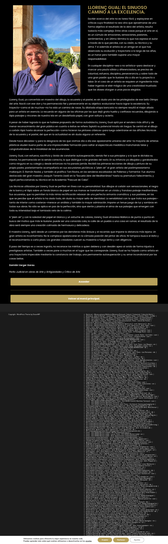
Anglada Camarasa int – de (118, 454)
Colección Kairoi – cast (94, 330)
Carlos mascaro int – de (94, 483)
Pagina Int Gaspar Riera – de (119, 382)
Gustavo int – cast (147, 473)
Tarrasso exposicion (147, 459)
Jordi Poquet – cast (133, 450)
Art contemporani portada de (96, 431)
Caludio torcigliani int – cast (143, 447)
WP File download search (120, 432)
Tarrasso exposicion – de (137, 461)
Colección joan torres (93, 488)
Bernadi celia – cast (93, 368)
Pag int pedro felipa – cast (143, 390)
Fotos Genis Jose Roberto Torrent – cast (100, 467)
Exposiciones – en (122, 366)
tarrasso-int (120, 469)
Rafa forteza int (150, 505)
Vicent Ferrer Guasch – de (138, 502)
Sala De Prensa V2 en (141, 426)
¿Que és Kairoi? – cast (101, 316)
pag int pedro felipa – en (95, 391)
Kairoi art (89, 322)
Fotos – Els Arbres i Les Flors (96, 317)
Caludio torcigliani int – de (116, 448)
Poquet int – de (118, 462)
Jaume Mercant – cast (94, 421)
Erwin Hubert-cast (92, 494)
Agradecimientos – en (130, 360)
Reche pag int (136, 396)
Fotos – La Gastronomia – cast (127, 335)
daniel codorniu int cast (94, 495)
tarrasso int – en (103, 456)
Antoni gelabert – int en (114, 527)
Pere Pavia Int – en (92, 516)
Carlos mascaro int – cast (111, 481)
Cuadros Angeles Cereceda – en (97, 525)
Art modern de (145, 428)
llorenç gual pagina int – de (118, 406)
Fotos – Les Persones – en (95, 346)
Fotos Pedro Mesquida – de (141, 480)
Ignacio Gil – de (129, 429)
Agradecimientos (130, 354)
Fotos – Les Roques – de (94, 354)
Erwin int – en (104, 499)
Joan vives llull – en (92, 390)
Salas (128, 314)
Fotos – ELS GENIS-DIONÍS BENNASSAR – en (102, 344)
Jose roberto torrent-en (94, 369)
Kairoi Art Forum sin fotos (129, 363)
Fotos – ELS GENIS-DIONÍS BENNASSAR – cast (127, 339)
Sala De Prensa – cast (145, 374)
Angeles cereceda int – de (117, 532)
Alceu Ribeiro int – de (93, 453)
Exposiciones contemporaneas (126, 436)
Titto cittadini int (126, 478)
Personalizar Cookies (93, 380)
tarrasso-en (90, 456)
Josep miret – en (151, 510)
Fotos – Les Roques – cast (95, 336)
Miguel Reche (91, 395)
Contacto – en (103, 332)
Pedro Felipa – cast (138, 382)
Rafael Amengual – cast (94, 497)
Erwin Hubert (150, 492)
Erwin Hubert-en (107, 494)
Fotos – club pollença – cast (113, 387)
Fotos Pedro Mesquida (143, 478)
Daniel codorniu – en (146, 489)
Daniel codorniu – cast (129, 489)
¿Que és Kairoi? (91, 328)
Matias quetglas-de (93, 517)
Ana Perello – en (118, 373)
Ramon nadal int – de (129, 418)
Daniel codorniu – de (93, 491)
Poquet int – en (105, 462)
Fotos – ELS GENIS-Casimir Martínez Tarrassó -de (104, 404)
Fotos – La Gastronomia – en (122, 343)
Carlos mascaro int (93, 481)
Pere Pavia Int (111, 514)
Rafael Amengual (147, 495)
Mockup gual (121, 398)
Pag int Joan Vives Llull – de (140, 393)
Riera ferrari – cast (112, 410)
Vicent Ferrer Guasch (130, 500)
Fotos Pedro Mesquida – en (119, 480)
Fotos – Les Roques (107, 319)
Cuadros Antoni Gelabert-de (119, 519)
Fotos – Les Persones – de (145, 352)
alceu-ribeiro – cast (147, 448)
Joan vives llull (127, 388)
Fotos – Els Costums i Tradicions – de (122, 355)
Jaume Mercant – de (126, 420)
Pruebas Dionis (91, 366)
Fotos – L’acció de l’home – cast (97, 339)
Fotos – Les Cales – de (113, 354)
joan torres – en (132, 484)
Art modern (148, 421)
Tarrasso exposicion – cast (95, 461)
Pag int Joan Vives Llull (134, 391)
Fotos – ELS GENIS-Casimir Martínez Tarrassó (117, 399)
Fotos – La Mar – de (136, 357)
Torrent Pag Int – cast (93, 374)
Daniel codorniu (113, 489)
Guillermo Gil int (137, 519)
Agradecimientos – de (111, 360)
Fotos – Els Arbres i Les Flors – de (98, 357)
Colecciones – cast (133, 384)
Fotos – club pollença (93, 387)
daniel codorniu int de (131, 495)
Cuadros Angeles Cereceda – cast (120, 524)
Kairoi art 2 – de (144, 324)
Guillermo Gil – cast (119, 511)
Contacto (135, 314)
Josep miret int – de (139, 513)
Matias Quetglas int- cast (95, 522)
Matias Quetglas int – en (135, 522)
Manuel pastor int (129, 499)
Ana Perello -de (131, 373)
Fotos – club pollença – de (110, 388)
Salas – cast (149, 325)
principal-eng (138, 424)
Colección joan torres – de (95, 489)
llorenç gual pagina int (146, 404)
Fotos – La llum (137, 316)
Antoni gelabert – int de (133, 527)
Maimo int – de (118, 465)
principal (143, 418)
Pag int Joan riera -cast (109, 412)
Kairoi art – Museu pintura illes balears (109, 322)
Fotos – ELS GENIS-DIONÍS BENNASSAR (100, 401)
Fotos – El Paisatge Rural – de (96, 358)
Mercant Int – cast (103, 428)
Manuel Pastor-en (121, 492)
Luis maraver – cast (124, 483)
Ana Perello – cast (103, 373)
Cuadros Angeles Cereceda (96, 524)
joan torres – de (145, 484)
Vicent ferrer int (121, 508)
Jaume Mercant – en (143, 420)
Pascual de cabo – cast (108, 413)
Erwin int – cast (91, 499)
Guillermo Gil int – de (129, 521)
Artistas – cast (127, 328)
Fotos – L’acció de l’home (141, 321)
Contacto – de (91, 332)
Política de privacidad (93, 396)
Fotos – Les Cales (92, 319)
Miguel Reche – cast (105, 395)
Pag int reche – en (107, 398)
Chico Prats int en (145, 535)
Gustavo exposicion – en (135, 464)
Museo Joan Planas (113, 530)
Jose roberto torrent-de (133, 369)
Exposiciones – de (148, 366)
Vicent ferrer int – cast (137, 508)
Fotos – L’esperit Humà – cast (139, 336)
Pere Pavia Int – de (142, 514)
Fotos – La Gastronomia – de (96, 355)
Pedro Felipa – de (107, 384)
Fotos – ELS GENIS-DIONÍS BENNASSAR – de (130, 347)
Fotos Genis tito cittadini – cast (117, 472)
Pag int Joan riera (92, 412)
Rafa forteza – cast (104, 503)
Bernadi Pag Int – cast (94, 371)
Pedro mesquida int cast (111, 486)
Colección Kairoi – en (112, 330)
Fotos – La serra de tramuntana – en (99, 347)
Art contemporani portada (95, 423)
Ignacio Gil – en (115, 429)
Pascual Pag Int (150, 415)
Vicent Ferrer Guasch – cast (96, 502)
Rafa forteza (90, 503)
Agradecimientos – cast (148, 360)
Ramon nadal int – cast (94, 418)
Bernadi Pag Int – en (124, 371)
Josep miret (124, 510)
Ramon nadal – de (135, 415)
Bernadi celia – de (124, 368)
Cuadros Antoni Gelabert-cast (133, 517)
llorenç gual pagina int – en (140, 406)
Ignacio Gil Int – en (92, 442)
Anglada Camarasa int (111, 453)
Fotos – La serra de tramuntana (118, 321)
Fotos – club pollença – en (134, 387)
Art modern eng (151, 424)
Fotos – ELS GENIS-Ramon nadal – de (99, 436)
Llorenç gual (124, 396)
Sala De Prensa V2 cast (127, 423)
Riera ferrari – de (142, 410)
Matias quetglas (107, 516)
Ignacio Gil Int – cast (141, 440)
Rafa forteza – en (119, 503)
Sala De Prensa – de (138, 379)
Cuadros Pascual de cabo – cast (118, 533)
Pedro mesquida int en (130, 486)
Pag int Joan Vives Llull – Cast (96, 393)
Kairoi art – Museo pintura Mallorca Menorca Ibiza (104, 324)
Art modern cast (144, 423)
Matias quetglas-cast (123, 516)
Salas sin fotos (112, 363)
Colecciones (119, 384)
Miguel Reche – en (121, 395)
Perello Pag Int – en (139, 376)
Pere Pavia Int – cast (126, 514)
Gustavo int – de (92, 475)
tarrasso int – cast (136, 454)
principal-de (113, 431)
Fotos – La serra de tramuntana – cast (125, 338)
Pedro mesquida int (93, 486)
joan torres (105, 484)
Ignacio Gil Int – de (108, 442)
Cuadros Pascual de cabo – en (143, 533)
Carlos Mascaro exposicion (119, 473)
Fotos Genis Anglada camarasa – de (127, 445)
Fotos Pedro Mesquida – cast (96, 480)
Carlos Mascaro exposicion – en (122, 476)
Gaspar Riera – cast (124, 377)
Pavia (136, 506)
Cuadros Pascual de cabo (95, 533)
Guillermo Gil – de (149, 511)
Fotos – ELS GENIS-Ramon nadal (97, 432)
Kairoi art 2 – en (130, 324)
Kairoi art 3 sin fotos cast (146, 365)
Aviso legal (150, 395)
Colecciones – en (148, 384)
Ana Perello (90, 373)
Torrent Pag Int (144, 373)
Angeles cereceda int (130, 530)
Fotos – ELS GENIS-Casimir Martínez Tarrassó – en (104, 402)
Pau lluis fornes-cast (106, 407)
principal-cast (112, 423)
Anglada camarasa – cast (142, 442)
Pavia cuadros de (107, 508)
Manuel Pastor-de (136, 492)
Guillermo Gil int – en (112, 521)
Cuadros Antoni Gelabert (111, 517)
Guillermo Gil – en (134, 511)
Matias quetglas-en (140, 516)
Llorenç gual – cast (135, 398)
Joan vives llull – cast (142, 388)
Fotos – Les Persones (124, 319)
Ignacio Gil (90, 429)
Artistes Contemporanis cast (121, 424)
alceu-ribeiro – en (92, 450)
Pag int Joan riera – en (127, 412)
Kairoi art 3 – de (137, 325)
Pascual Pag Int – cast (94, 417)
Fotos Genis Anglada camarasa (136, 443)
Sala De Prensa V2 (134, 421)
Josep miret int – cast (106, 513)
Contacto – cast (144, 330)
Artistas (89, 316)
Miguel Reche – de (136, 395)
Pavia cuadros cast (147, 506)
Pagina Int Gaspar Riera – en (96, 382)
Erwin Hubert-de (121, 494)
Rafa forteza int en (109, 506)
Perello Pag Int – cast (106, 376)
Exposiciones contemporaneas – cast (99, 437)
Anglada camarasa (124, 442)
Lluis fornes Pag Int (93, 409)
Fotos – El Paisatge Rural (120, 316)
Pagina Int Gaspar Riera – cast (126, 380)
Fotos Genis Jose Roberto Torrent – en (130, 467)
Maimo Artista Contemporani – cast (139, 458)
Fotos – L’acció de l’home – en (121, 349)
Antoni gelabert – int (144, 525)
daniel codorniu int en (113, 495)
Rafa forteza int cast (93, 506)
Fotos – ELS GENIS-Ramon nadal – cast (100, 434)
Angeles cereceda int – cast (96, 532)
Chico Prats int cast (130, 535)
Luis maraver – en (140, 483)
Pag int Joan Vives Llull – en (118, 393)
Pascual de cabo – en (126, 413)
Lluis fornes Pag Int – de (94, 410)
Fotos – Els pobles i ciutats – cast (97, 338)
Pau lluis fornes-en (123, 407)
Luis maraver (110, 483)
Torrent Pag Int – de (127, 374)
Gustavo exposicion (133, 462)
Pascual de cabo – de (143, 413)
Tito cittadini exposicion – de (143, 470)
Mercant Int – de (132, 428)
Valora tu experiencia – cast (114, 361)
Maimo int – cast (92, 465)
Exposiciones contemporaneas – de (99, 439)
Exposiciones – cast (106, 366)
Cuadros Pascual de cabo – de (97, 535)
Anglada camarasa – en (94, 443)
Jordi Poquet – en (149, 450)
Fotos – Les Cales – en (128, 344)
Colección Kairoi (147, 314)
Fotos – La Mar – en (133, 341)
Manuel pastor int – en (94, 500)
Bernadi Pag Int (109, 371)
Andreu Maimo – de (93, 458)
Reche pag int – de (92, 398)
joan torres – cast (117, 484)
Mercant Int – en (118, 428)
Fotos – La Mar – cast (93, 333)
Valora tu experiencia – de (135, 361)
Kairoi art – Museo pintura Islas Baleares (101, 325)
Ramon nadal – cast (105, 415)
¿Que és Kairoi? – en (124, 327)
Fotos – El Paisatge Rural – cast (139, 332)
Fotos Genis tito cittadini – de (140, 472)
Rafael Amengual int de (114, 505)
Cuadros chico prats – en (133, 528)
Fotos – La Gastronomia (142, 317)
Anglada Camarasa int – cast (132, 453)
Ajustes (137, 540)
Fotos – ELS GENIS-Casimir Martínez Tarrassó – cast (135, 401)
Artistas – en (103, 328)
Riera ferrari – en (127, 410)
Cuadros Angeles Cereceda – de (123, 525)
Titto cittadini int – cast (145, 476)
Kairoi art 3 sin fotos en (126, 365)
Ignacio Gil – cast (102, 429)
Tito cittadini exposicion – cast (97, 470)
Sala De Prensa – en (122, 379)
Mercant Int (90, 428)
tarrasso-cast (150, 454)
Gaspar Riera (110, 377)
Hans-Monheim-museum (95, 514)
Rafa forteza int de (125, 506)
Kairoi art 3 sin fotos (148, 363)
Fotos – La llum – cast (118, 332)
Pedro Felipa (108, 380)
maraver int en (119, 491)
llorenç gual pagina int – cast (96, 406)
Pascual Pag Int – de (127, 417)
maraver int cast (146, 491)
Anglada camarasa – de (114, 443)
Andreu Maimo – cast (131, 456)
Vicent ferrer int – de (110, 510)
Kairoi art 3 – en (123, 325)
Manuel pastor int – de (112, 500)
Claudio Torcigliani (120, 439)
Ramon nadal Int (143, 417)
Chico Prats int (115, 535)
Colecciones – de (92, 385)
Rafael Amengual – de (131, 497)
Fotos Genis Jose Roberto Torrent (138, 465)
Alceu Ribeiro (133, 448)
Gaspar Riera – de (140, 377)
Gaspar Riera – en (92, 379)
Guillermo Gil (104, 511)
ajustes (89, 541)
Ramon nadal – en (120, 415)
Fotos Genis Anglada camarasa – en (99, 445)
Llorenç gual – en (150, 398)
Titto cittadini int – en (110, 478)
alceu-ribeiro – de (107, 450)
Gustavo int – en (106, 475)
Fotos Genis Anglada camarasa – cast (99, 447)
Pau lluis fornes (91, 407)
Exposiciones (110, 327)
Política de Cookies (110, 396)
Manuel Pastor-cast (106, 492)
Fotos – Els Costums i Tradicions (120, 317)
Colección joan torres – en (135, 488)
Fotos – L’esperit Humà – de (124, 352)
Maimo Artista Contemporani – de (125, 459)
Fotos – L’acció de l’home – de (125, 350)
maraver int (107, 491)
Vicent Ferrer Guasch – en (117, 502)
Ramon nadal (91, 415)
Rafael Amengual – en (113, 497)
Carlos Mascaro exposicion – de (97, 476)
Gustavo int (135, 473)
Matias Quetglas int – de (115, 522)
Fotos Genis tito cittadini (94, 472)
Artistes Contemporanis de (130, 431)
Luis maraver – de (92, 484)
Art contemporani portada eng (97, 426)
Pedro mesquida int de (149, 486)
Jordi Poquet (120, 450)
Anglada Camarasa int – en (96, 454)
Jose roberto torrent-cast (114, 369)
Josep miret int (91, 513)
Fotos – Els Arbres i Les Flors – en (98, 343)
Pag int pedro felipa (124, 390)
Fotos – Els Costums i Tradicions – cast (100, 335)
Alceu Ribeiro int (106, 451)
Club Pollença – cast (135, 385)
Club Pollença (105, 385)
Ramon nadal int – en (112, 418)
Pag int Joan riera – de (145, 412)
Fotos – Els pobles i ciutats (95, 321)
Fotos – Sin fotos (130, 404)
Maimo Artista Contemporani (113, 458)
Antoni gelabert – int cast (95, 527)
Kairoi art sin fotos (92, 365)
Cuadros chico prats (93, 528)
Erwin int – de (116, 499)
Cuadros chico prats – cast (112, 528)
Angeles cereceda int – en (138, 532)
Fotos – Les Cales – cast (148, 335)
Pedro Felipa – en (92, 384)
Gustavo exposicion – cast (95, 464)
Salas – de (99, 327)
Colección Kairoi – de (129, 330)
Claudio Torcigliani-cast (138, 439)
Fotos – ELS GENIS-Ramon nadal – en (129, 434)
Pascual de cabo (92, 413)
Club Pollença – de (92, 388)
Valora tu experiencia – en (95, 363)
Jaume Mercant (111, 420)
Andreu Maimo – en (149, 456)
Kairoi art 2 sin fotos (108, 365)
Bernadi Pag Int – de (141, 371)
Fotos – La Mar (150, 316)
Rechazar (121, 540)
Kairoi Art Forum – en (93, 360)
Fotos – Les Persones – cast (116, 336)
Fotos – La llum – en (93, 341)
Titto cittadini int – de (93, 478)
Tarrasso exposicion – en (116, 461)
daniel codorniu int (136, 494)
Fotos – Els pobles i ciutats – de (97, 349)
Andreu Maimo (116, 456)
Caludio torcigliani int (123, 447)
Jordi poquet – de (92, 451)
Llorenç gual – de (92, 399)
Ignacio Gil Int (127, 440)
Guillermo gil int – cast (94, 521)
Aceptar (105, 540)
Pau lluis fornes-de (139, 407)
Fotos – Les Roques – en (146, 344)
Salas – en (89, 327)
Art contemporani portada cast (97, 424)
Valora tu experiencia (93, 361)
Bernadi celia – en (108, 368)
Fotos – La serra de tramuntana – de (99, 352)
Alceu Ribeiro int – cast (122, 451)
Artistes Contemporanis (94, 420)
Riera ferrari (152, 407)
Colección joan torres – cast (114, 488)
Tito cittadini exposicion (134, 469)
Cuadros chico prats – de (95, 530)
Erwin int (144, 497)
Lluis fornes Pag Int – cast (111, 409)
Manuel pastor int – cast (147, 499)
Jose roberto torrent (140, 368)
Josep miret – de (92, 511)
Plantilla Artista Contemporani (115, 421)
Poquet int (152, 461)
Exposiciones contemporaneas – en (128, 437)
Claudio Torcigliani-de (112, 440)
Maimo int (150, 464)
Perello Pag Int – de (123, 376)
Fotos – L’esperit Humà (142, 319)
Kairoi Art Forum (140, 328)
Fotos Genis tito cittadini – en (96, 473)
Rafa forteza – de (133, 503)
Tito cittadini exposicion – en (120, 470)
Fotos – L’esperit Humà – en (117, 346)
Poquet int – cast (92, 462)
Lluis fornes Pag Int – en (131, 409)
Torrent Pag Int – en (111, 374)
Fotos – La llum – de (119, 357)
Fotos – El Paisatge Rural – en (113, 341)
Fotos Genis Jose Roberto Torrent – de (99, 469)
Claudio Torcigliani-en (94, 440)
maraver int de (132, 491)
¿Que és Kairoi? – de (140, 327)
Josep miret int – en (123, 513)
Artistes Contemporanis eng (120, 426)
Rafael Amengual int (149, 503)
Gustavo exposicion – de (116, 464)
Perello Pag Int (91, 376)
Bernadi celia (135, 366)
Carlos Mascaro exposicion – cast (126, 475)
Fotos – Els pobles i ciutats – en (140, 346)
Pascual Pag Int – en (111, 417)
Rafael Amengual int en (133, 505)
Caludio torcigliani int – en (95, 448)
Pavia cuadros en (92, 508)
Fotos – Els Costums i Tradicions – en (99, 350)
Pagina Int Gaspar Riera (94, 377)
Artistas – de (115, 328)
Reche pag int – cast (150, 396)
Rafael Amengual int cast (95, 505)
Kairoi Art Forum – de (135, 358)
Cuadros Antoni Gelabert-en (96, 519)
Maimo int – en (105, 465)
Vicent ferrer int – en (93, 510)
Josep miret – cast (137, 510)
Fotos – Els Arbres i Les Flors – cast (116, 333)
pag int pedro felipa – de (114, 391)
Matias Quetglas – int (147, 521)
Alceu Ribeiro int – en (140, 451)
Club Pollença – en (119, 385)
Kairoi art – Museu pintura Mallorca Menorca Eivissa (105, 314)
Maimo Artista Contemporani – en (98, 459)
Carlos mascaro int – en (131, 481)
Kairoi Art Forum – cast (117, 358)
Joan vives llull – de (108, 390)
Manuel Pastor (91, 492)
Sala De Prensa (106, 379)
